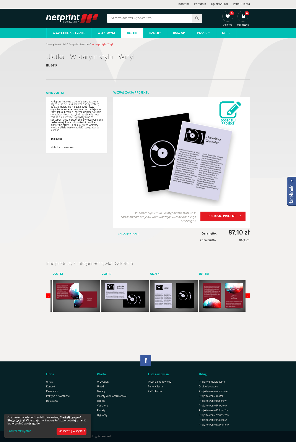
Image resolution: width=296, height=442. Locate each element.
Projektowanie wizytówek (214, 391)
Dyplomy (102, 415)
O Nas (49, 382)
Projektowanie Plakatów (213, 406)
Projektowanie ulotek (211, 396)
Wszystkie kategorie (68, 33)
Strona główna (53, 44)
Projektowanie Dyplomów (214, 425)
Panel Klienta (241, 4)
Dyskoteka (85, 44)
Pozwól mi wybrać (19, 431)
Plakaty (203, 33)
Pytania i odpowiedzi (160, 382)
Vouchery (102, 406)
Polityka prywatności (58, 396)
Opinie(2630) (219, 4)
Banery (155, 33)
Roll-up (179, 33)
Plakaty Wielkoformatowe (112, 396)
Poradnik (200, 4)
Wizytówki (106, 33)
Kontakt (183, 4)
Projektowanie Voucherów (214, 415)
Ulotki (132, 33)
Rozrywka (73, 44)
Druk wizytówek (208, 386)
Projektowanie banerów (213, 401)
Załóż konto (155, 391)
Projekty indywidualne (212, 382)
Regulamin (52, 391)
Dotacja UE (52, 401)
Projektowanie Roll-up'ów (214, 410)
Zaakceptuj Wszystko (71, 431)
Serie (226, 33)
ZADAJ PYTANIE (128, 234)
